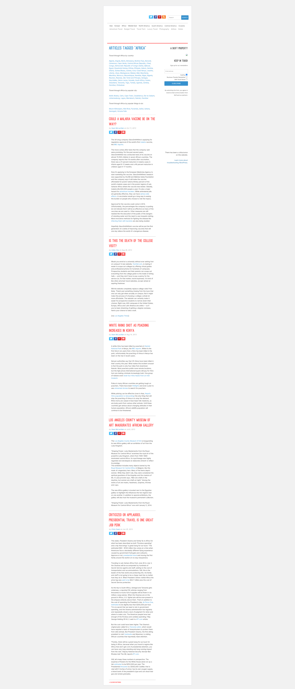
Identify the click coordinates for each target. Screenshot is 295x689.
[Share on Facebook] (115, 132)
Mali (137, 73)
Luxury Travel (152, 29)
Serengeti (112, 111)
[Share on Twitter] (111, 132)
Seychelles (113, 80)
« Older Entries (115, 682)
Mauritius (112, 75)
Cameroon (113, 63)
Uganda (139, 83)
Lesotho (150, 71)
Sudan (147, 80)
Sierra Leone (122, 80)
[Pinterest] (159, 17)
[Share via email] (123, 132)
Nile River (126, 109)
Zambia (146, 83)
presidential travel (130, 555)
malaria (143, 142)
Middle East (132, 26)
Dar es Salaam (149, 96)
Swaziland (113, 83)
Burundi (148, 61)
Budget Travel (129, 29)
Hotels (180, 29)
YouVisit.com (137, 264)
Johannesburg (114, 98)
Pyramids (134, 109)
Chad (149, 63)
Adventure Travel (115, 29)
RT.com (140, 619)
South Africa (139, 80)
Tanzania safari (135, 627)
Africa (124, 26)
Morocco (120, 75)
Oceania (181, 26)
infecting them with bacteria (121, 221)
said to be (125, 580)
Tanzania (121, 83)
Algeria (111, 61)
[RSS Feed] (164, 17)
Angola (117, 61)
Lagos (123, 98)
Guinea (128, 71)
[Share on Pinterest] (119, 132)
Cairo (122, 96)
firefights (135, 386)
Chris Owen (115, 529)
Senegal (144, 78)
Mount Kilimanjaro (115, 109)
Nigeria (149, 75)
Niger (144, 75)
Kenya (143, 71)
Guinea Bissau (120, 71)
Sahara (147, 109)
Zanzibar (112, 85)
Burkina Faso (139, 61)
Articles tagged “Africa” (127, 48)
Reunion (112, 78)
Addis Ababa (114, 96)
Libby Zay (115, 250)
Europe (117, 26)
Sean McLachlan (117, 128)
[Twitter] (151, 17)
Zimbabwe (120, 85)
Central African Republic (136, 63)
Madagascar (124, 73)
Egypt (111, 68)
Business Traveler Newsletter (176, 77)
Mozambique (129, 75)
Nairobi (138, 98)
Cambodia (128, 634)
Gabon (143, 68)
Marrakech (130, 98)
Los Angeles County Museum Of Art (128, 441)
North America (144, 26)
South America (157, 26)
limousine (123, 667)
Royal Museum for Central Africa (123, 468)
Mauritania (144, 73)
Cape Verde (122, 63)
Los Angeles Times (121, 316)
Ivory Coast (136, 71)
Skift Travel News (179, 79)
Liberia (111, 73)
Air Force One (148, 602)
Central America (171, 26)
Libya (117, 73)
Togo (127, 83)
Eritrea (130, 68)
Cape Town (128, 96)
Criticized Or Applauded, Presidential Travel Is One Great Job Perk (131, 520)
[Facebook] (155, 17)
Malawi (133, 73)
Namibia (138, 75)
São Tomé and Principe (131, 78)
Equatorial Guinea (121, 68)
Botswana (130, 61)
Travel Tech (141, 29)
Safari (141, 109)
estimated (115, 605)
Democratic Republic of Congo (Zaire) (129, 66)
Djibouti (147, 66)
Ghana (111, 71)
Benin (123, 61)
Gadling (127, 19)
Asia (111, 26)
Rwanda (119, 78)
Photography (164, 29)
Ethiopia (137, 68)
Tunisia (132, 83)
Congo (111, 66)
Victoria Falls (122, 111)
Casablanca (138, 96)
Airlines (173, 29)
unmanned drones (121, 388)
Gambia (150, 68)
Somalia (131, 80)
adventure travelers (126, 191)
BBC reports (118, 144)
